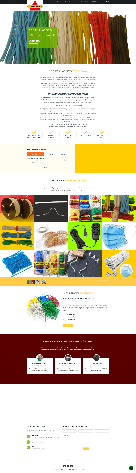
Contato (106, 7)
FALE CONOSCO (33, 44)
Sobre (81, 7)
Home (74, 7)
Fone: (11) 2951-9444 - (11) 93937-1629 (90, 1)
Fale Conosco (103, 281)
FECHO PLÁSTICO (35, 154)
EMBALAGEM (50, 154)
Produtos (89, 7)
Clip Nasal (98, 7)
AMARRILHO (64, 154)
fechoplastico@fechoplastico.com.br (67, 1)
